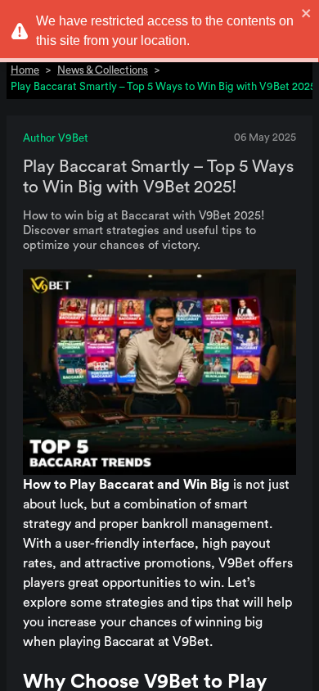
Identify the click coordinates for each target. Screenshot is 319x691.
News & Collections (102, 70)
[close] (306, 13)
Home (25, 70)
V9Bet (236, 563)
